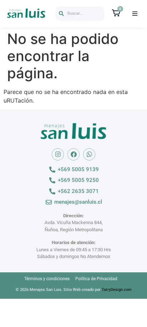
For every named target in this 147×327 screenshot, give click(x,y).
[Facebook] (73, 154)
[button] (80, 14)
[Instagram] (58, 154)
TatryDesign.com (117, 289)
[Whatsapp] (89, 154)
